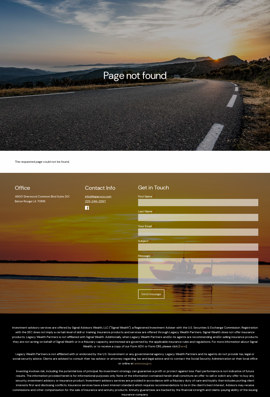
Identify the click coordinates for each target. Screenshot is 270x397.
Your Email (159, 226)
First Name (159, 196)
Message (158, 256)
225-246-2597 (95, 201)
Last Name (159, 211)
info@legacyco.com (98, 196)
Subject (157, 241)
